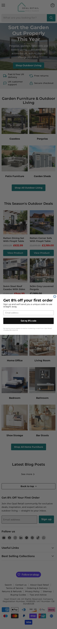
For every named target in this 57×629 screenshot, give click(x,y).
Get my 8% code (28, 321)
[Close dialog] (55, 296)
